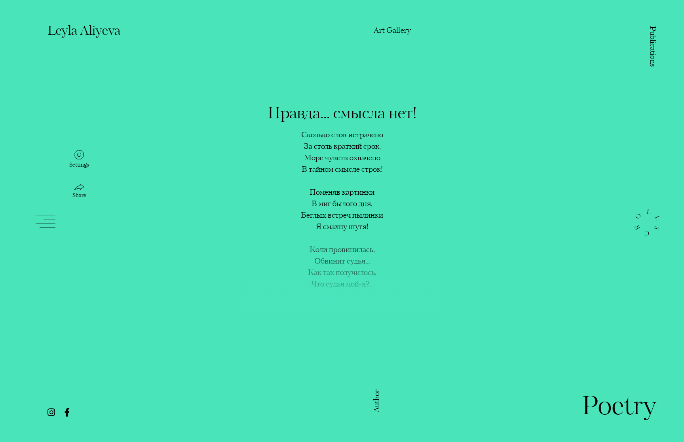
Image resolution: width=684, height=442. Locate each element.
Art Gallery (392, 30)
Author (377, 400)
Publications (652, 46)
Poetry (618, 407)
